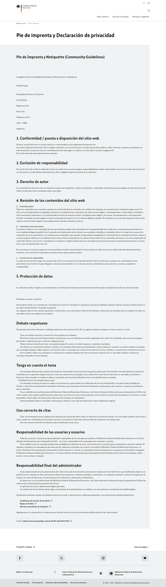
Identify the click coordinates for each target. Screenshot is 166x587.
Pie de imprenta (37, 583)
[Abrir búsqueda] (148, 9)
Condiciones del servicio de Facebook (35, 501)
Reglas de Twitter (27, 504)
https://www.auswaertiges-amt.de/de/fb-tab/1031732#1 (46, 521)
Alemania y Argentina (141, 17)
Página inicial (21, 23)
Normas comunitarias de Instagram (34, 506)
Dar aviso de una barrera (78, 583)
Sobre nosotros (103, 17)
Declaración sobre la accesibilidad (57, 583)
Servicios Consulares (120, 17)
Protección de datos (22, 583)
